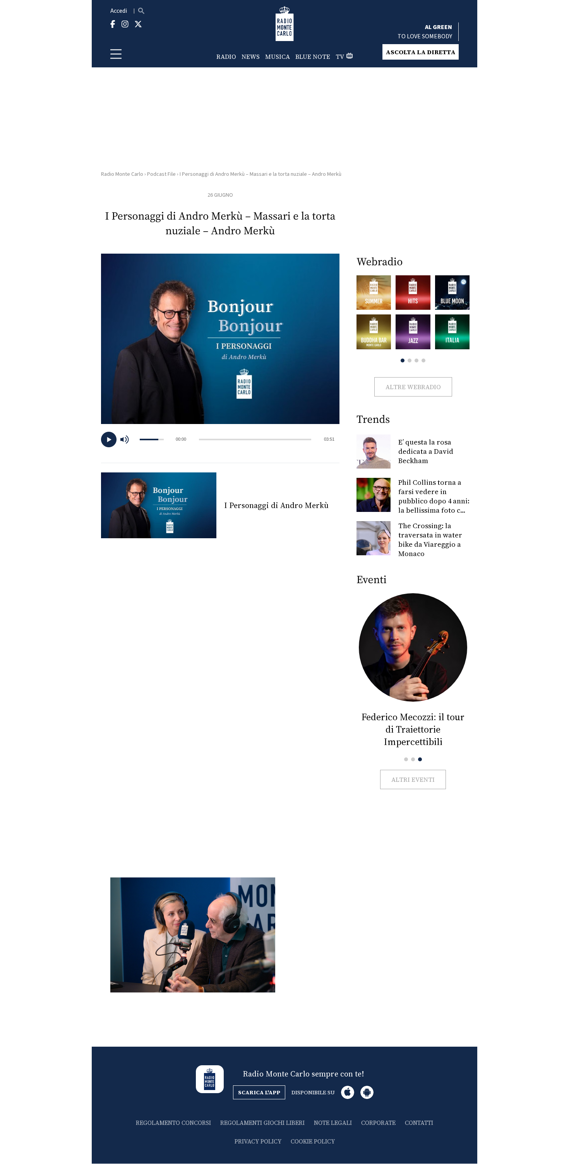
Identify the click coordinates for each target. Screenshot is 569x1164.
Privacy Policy (258, 1141)
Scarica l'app (259, 1092)
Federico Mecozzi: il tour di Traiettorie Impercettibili (413, 729)
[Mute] (128, 439)
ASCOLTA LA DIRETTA (421, 52)
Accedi (118, 11)
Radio (226, 56)
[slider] (255, 439)
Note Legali (333, 1123)
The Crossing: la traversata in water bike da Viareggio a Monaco (430, 539)
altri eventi (413, 779)
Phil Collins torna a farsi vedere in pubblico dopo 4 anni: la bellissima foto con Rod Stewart (434, 500)
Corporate (378, 1123)
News (251, 56)
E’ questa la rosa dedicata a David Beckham (425, 451)
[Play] (109, 439)
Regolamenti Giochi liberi (262, 1123)
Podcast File (161, 174)
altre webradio (413, 387)
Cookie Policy (313, 1141)
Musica (277, 56)
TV (340, 56)
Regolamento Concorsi (173, 1123)
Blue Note (312, 56)
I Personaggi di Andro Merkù (276, 505)
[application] (220, 439)
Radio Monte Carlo (122, 174)
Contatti (419, 1123)
